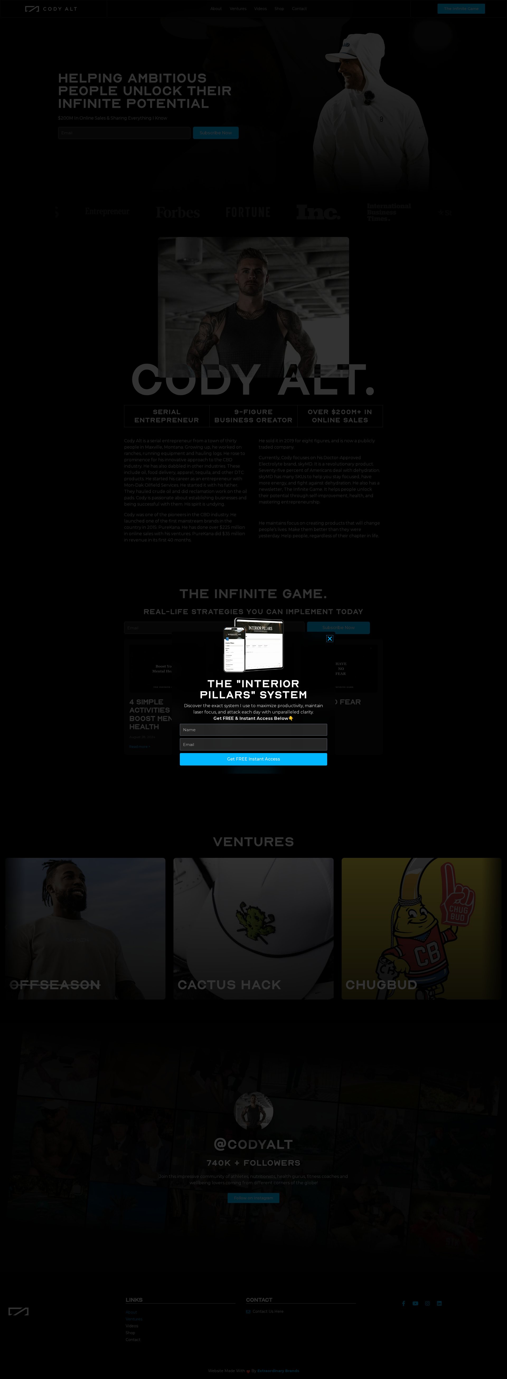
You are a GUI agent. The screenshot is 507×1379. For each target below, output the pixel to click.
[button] (330, 638)
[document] (253, 689)
